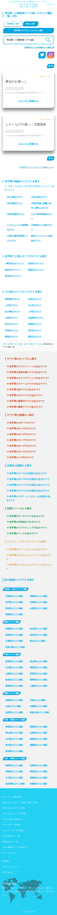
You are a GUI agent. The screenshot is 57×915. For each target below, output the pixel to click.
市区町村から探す (13, 24)
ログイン (51, 4)
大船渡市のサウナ (35, 318)
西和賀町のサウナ (12, 299)
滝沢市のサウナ (35, 330)
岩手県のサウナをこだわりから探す (28, 30)
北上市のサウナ (35, 305)
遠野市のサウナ (35, 336)
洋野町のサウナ (35, 324)
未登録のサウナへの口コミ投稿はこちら (36, 167)
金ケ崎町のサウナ (12, 311)
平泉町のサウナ (11, 330)
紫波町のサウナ (11, 336)
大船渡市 (18, 88)
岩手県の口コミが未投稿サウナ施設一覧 (39, 47)
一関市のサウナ (11, 318)
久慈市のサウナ (35, 299)
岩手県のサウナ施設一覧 (17, 344)
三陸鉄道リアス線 (34, 344)
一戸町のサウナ (35, 311)
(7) (13, 270)
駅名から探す (30, 24)
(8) (36, 263)
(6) (36, 270)
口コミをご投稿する (28, 101)
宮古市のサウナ (11, 324)
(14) (14, 263)
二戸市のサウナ (11, 305)
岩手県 (9, 88)
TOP (4, 344)
